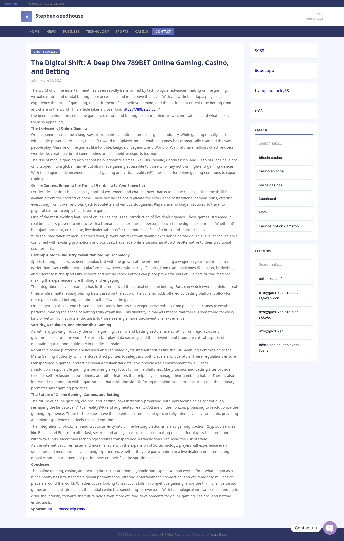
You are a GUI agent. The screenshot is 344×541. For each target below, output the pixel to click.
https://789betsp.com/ (141, 109)
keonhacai (267, 198)
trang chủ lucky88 (272, 90)
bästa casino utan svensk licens (280, 347)
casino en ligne (271, 171)
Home (34, 31)
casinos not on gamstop (279, 226)
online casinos (270, 185)
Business (71, 31)
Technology (97, 31)
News (51, 31)
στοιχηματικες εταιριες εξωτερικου (279, 295)
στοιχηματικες (271, 331)
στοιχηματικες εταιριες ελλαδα (279, 314)
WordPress (219, 534)
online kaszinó (270, 278)
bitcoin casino (270, 157)
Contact (163, 31)
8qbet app (264, 70)
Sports (122, 31)
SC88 (259, 50)
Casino (141, 31)
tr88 (259, 111)
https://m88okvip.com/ (66, 508)
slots (263, 212)
